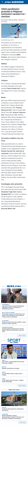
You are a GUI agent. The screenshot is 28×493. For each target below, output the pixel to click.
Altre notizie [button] (22, 335)
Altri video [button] (23, 422)
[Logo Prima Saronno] (14, 2)
